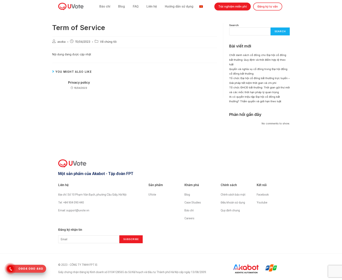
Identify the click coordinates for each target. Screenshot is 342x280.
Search (234, 25)
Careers (189, 218)
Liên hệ (151, 6)
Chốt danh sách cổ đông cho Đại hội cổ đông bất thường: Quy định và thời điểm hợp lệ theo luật (257, 59)
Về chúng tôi (108, 41)
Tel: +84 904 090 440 (71, 202)
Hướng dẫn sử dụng (179, 6)
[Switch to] (202, 6)
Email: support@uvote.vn (73, 210)
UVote (152, 194)
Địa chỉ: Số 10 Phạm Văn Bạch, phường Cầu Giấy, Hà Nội (92, 194)
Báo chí (104, 6)
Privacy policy (79, 82)
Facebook (263, 194)
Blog (121, 6)
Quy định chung (230, 210)
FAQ (136, 6)
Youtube (262, 202)
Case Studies (192, 202)
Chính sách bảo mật (233, 194)
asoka (61, 41)
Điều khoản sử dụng (233, 202)
